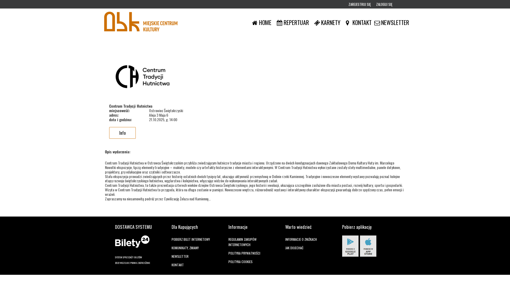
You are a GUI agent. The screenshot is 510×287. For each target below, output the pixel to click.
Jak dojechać (294, 248)
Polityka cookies (240, 261)
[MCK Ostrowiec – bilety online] (141, 22)
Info (122, 133)
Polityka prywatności (244, 253)
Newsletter (180, 256)
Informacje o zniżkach (301, 239)
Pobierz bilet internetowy (191, 239)
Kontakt (178, 265)
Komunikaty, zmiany (185, 248)
